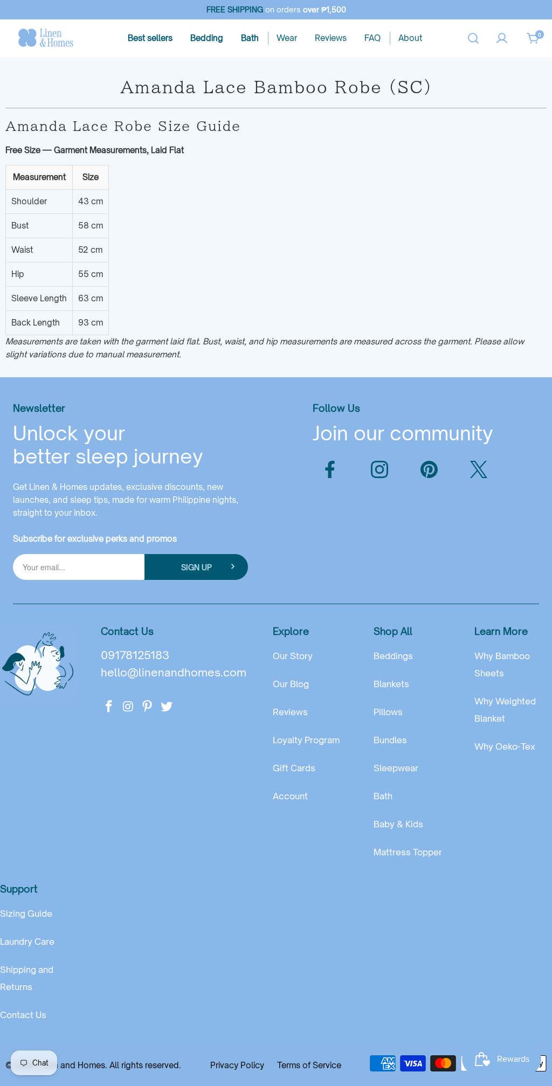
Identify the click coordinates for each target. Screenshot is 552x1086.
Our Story (293, 656)
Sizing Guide (26, 913)
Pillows (388, 712)
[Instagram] (379, 469)
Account (290, 796)
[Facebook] (330, 469)
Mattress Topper (408, 852)
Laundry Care (27, 941)
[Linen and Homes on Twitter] (166, 706)
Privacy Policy (237, 1065)
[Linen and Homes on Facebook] (109, 706)
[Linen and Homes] (45, 38)
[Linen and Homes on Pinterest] (148, 706)
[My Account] (501, 38)
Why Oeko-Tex (504, 746)
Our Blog (291, 684)
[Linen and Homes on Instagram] (128, 706)
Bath (383, 796)
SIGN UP (196, 567)
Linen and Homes (71, 1065)
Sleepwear (396, 768)
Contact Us (23, 1014)
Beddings (393, 656)
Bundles (390, 740)
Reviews (290, 712)
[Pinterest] (429, 469)
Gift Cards (294, 768)
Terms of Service (309, 1065)
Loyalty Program (306, 740)
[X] (478, 469)
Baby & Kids (398, 824)
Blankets (391, 684)
